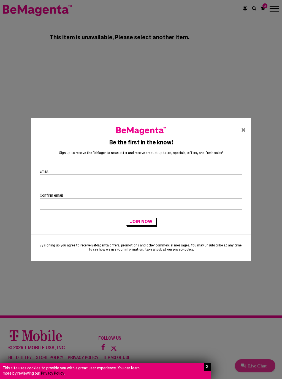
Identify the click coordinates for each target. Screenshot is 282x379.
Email (44, 171)
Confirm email (51, 195)
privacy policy (183, 249)
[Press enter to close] (207, 367)
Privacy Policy (52, 373)
